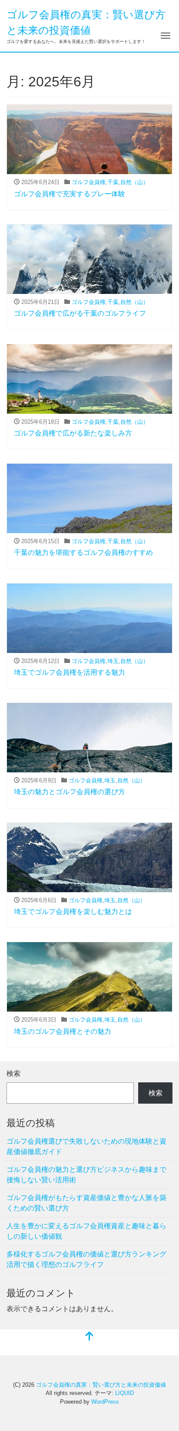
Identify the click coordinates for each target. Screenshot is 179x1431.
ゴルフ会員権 (89, 182)
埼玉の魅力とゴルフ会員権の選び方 (69, 791)
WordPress (105, 1401)
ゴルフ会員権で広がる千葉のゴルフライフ (80, 313)
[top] (89, 1337)
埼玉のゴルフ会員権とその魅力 (62, 1031)
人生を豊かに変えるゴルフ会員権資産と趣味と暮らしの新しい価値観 (86, 1231)
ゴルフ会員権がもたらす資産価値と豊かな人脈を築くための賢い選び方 (86, 1203)
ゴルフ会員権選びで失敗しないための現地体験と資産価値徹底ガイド (86, 1146)
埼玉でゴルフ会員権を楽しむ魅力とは (73, 911)
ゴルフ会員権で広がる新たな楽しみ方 (73, 433)
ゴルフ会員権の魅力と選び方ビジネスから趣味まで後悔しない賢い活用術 (86, 1175)
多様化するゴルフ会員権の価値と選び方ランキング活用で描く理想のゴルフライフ (86, 1259)
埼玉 (113, 661)
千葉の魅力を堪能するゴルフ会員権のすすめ (83, 552)
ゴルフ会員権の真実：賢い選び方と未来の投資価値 (101, 1385)
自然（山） (134, 182)
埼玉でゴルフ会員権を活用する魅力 (69, 672)
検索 (13, 1073)
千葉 (113, 182)
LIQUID (124, 1393)
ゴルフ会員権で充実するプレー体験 (69, 194)
